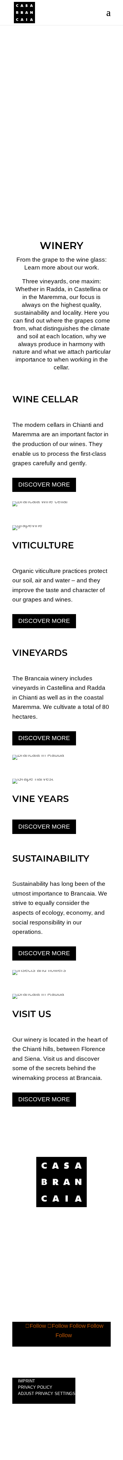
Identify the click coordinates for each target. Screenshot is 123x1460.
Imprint (26, 1381)
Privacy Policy (35, 1387)
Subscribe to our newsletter (61, 1355)
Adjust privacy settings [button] (46, 1393)
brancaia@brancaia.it (61, 1254)
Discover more (44, 484)
